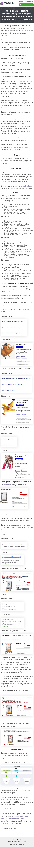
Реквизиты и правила (17, 844)
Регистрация (29, 1)
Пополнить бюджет (26, 5)
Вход (21, 1)
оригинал (7, 485)
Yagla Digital (25, 186)
